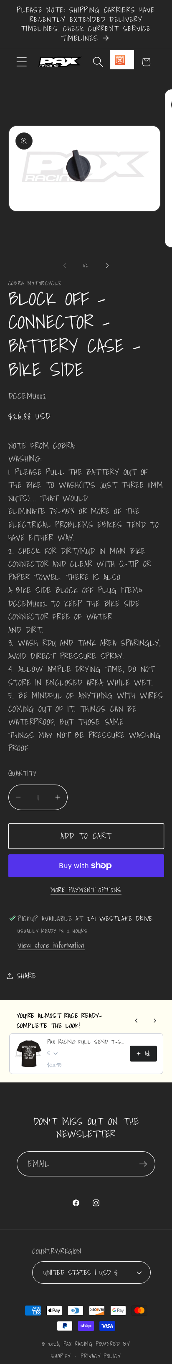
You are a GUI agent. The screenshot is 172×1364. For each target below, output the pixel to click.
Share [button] (26, 976)
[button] (21, 62)
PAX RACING (78, 1344)
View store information (51, 945)
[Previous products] (136, 1020)
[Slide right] (107, 266)
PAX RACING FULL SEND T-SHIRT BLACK (86, 1042)
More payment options (86, 890)
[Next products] (155, 1020)
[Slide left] (65, 266)
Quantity (22, 773)
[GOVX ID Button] (122, 59)
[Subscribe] (143, 1164)
